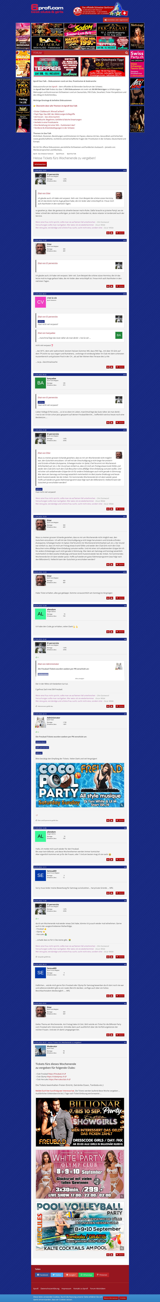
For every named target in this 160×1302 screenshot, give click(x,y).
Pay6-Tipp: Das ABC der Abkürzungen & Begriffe (54, 114)
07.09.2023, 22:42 (40, 639)
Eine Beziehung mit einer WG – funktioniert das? (54, 125)
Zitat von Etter (44, 193)
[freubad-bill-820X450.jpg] (80, 1122)
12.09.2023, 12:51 (40, 170)
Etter (42, 321)
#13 (124, 375)
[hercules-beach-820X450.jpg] (80, 1226)
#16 (124, 170)
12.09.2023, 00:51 (40, 294)
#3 (125, 964)
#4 (125, 901)
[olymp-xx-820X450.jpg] (80, 1174)
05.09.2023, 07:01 (40, 1003)
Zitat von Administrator (48, 664)
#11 (124, 517)
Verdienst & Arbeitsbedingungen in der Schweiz (54, 128)
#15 (124, 240)
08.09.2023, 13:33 (40, 572)
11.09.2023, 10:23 (40, 517)
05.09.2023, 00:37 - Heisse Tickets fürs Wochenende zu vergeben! (57, 1042)
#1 (125, 1042)
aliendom (44, 674)
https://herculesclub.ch (58, 1079)
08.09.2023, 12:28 (40, 606)
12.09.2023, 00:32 (40, 375)
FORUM (37, 52)
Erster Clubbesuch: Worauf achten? (49, 111)
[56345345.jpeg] (80, 785)
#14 (124, 294)
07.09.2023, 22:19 (40, 714)
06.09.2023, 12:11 (40, 867)
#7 (125, 714)
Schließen (123, 1298)
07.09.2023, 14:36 (40, 828)
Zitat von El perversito (48, 263)
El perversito (43, 747)
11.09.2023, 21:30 (40, 430)
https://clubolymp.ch (55, 1076)
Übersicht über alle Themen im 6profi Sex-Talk (56, 106)
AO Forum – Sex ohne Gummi (47, 117)
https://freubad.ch (56, 1074)
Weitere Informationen (111, 1298)
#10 (124, 572)
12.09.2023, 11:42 (40, 240)
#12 (124, 430)
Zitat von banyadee (46, 333)
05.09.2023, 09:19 (40, 964)
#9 (125, 606)
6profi (54, 86)
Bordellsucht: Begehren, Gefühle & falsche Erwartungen (58, 119)
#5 (125, 867)
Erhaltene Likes (51, 181)
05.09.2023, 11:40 (40, 901)
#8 (125, 639)
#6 (125, 828)
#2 (125, 1003)
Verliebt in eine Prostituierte (46, 122)
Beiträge (49, 179)
